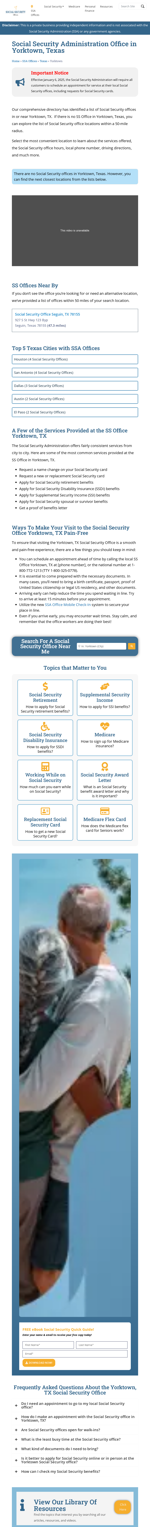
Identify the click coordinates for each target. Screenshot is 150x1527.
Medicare (74, 6)
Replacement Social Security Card (45, 822)
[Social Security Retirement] (45, 686)
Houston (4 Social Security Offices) (41, 359)
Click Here (122, 1507)
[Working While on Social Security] (45, 766)
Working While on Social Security (45, 777)
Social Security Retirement (45, 697)
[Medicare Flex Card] (104, 811)
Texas (43, 61)
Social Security (53, 6)
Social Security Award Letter (105, 777)
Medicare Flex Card (104, 819)
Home (16, 61)
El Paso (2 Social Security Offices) (39, 412)
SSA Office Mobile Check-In (68, 604)
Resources (106, 6)
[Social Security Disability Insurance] (45, 726)
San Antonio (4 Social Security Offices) (43, 372)
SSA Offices (35, 13)
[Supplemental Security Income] (104, 686)
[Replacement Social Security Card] (45, 811)
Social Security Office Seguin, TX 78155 (47, 314)
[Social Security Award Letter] (104, 766)
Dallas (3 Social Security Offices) (39, 385)
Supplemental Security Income (105, 697)
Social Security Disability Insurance (45, 737)
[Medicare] (104, 726)
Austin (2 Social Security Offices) (39, 399)
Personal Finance (90, 8)
